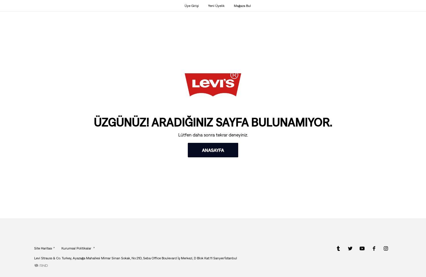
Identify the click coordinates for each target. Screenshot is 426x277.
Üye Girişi (192, 6)
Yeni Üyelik (216, 6)
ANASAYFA (213, 150)
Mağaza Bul (242, 6)
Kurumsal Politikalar (76, 248)
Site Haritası (43, 248)
